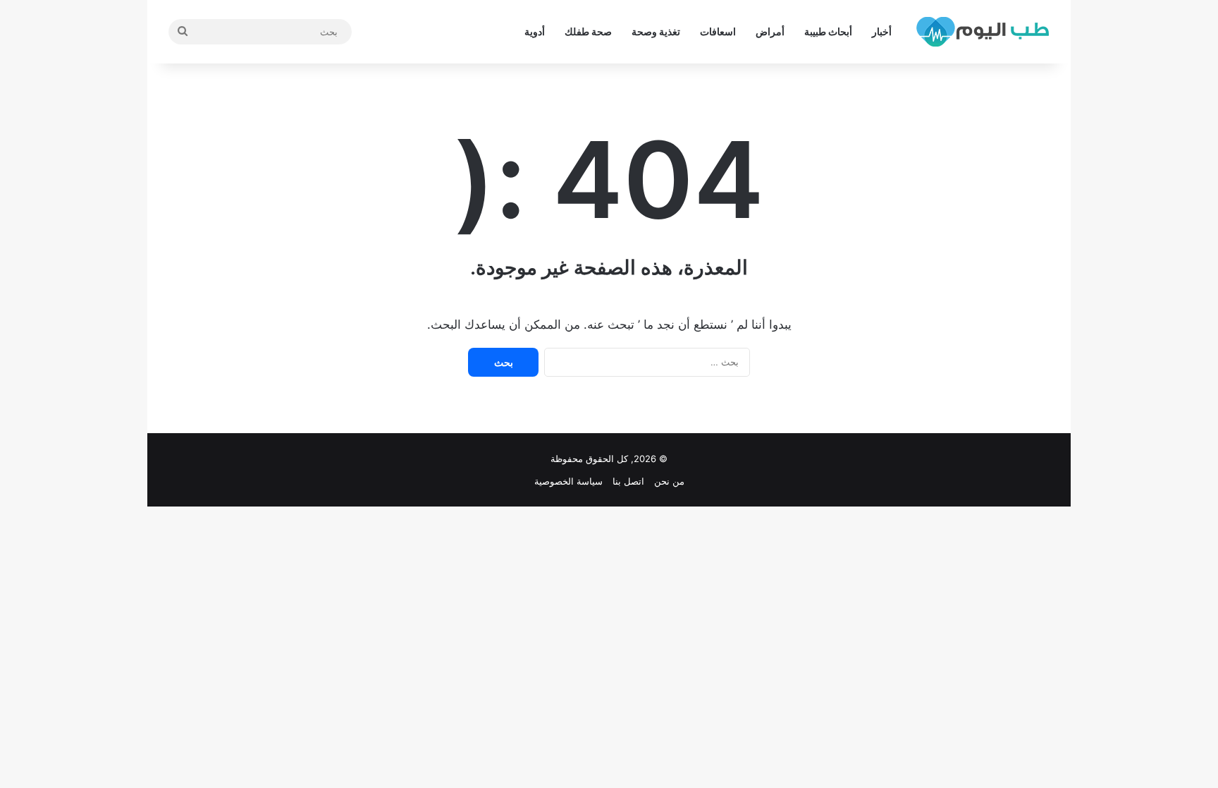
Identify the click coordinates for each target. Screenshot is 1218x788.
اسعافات (718, 31)
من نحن (669, 481)
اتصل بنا (628, 481)
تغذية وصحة (656, 31)
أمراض (770, 31)
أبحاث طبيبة (828, 31)
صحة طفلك (588, 31)
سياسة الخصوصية (568, 481)
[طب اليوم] (983, 32)
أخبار (882, 31)
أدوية (534, 31)
